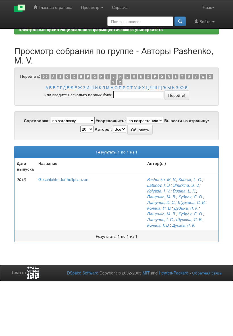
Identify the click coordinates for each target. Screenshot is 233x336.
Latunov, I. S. (159, 185)
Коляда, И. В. (159, 208)
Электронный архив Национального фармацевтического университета (90, 29)
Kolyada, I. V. (158, 191)
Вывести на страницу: (186, 120)
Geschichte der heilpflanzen (63, 179)
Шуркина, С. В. (192, 202)
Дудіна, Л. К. (183, 225)
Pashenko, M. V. (161, 179)
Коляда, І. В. (158, 225)
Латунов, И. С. (161, 202)
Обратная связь (207, 273)
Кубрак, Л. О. (190, 196)
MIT (146, 273)
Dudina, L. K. (184, 191)
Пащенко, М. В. (161, 196)
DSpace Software (82, 273)
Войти (205, 21)
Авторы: (103, 129)
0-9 (45, 76)
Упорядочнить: (111, 120)
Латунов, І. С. (160, 219)
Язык (207, 7)
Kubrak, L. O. (190, 179)
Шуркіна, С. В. (189, 219)
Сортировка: (37, 120)
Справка (120, 7)
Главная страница (55, 7)
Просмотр (91, 7)
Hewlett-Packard (173, 273)
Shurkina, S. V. (186, 185)
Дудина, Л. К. (186, 208)
